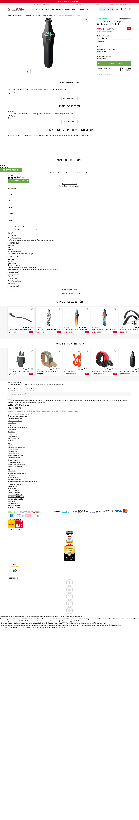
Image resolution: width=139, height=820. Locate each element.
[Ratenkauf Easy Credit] (28, 517)
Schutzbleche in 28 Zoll (29, 384)
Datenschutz (12, 471)
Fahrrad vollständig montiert (60, 4)
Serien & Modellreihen (14, 503)
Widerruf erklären (13, 477)
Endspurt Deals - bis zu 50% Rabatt (69, 1)
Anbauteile (28, 15)
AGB (9, 469)
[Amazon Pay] (109, 512)
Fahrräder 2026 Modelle (15, 495)
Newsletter (11, 432)
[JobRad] (12, 512)
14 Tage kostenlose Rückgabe (41, 4)
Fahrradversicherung (14, 462)
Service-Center (84, 135)
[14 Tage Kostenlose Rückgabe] (125, 69)
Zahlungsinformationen (15, 421)
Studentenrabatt (13, 449)
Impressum (11, 475)
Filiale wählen (101, 58)
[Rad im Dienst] (74, 512)
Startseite (10, 15)
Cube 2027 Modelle (14, 490)
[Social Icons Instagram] (69, 596)
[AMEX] (12, 517)
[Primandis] (66, 512)
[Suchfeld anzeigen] (117, 9)
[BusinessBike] (28, 512)
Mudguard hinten (59, 384)
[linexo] (86, 512)
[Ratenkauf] (20, 517)
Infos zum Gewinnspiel (69, 184)
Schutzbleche (36, 15)
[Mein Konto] (121, 9)
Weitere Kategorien (14, 505)
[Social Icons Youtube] (69, 589)
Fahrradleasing (12, 423)
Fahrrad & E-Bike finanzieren (16, 464)
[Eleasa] (57, 512)
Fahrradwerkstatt (13, 434)
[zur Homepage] (16, 9)
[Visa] (118, 512)
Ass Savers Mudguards (15, 384)
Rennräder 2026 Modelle (15, 499)
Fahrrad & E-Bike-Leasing (15, 467)
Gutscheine (97, 4)
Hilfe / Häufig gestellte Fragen (17, 427)
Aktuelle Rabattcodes (14, 458)
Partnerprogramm (13, 453)
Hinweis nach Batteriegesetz (17, 473)
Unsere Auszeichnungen (15, 456)
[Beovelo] (80, 512)
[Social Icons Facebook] (69, 582)
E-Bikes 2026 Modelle (14, 492)
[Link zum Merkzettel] (125, 9)
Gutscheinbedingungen (15, 479)
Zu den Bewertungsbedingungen (69, 186)
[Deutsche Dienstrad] (37, 512)
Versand (110, 31)
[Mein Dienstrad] (47, 512)
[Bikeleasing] (20, 512)
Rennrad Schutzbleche (47, 15)
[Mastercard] (125, 512)
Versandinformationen (15, 419)
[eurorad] (93, 512)
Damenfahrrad (12, 486)
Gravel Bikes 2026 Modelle (16, 497)
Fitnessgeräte (12, 501)
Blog (9, 443)
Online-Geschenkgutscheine (16, 447)
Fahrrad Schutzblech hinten (45, 384)
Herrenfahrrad (12, 488)
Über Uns (10, 441)
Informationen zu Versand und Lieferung (25, 135)
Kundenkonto (12, 430)
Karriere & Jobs (12, 451)
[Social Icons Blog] (69, 610)
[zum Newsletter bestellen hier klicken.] (9, 397)
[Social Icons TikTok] (69, 603)
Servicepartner (12, 436)
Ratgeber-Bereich (13, 445)
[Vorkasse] (37, 517)
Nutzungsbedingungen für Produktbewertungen (22, 482)
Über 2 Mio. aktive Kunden (78, 4)
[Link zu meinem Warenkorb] (130, 9)
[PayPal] (100, 512)
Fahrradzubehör (19, 15)
